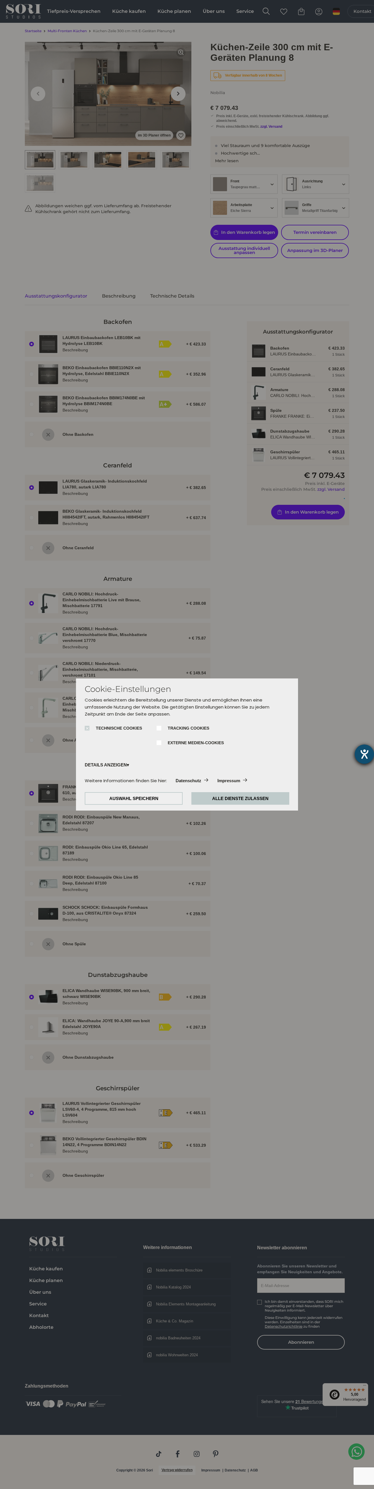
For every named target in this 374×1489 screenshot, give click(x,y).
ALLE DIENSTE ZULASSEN (240, 798)
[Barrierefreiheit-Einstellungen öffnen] (364, 754)
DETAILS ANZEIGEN (106, 764)
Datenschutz (188, 780)
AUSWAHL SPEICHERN (133, 798)
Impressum (228, 780)
